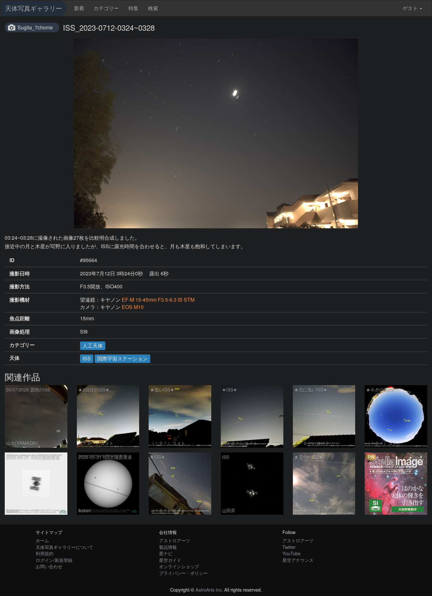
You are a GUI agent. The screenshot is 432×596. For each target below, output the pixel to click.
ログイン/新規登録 (54, 559)
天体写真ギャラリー (33, 8)
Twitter (289, 547)
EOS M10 (133, 306)
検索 (153, 8)
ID (12, 260)
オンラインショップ (179, 566)
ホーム (42, 540)
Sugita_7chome (35, 27)
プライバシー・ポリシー (183, 572)
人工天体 (93, 345)
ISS (87, 358)
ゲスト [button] (410, 8)
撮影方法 (19, 286)
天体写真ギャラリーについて (64, 547)
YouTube (291, 553)
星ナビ (165, 553)
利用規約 (44, 553)
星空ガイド (170, 559)
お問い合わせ (49, 566)
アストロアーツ (174, 540)
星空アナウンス (297, 559)
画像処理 (19, 331)
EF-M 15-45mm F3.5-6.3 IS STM (158, 299)
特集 (133, 8)
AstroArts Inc (208, 589)
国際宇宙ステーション (122, 358)
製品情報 (168, 547)
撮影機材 (19, 299)
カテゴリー (106, 8)
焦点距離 (19, 318)
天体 (14, 357)
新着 (79, 8)
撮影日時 (19, 273)
